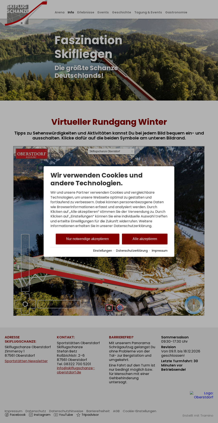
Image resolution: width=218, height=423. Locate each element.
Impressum (160, 251)
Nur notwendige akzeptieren (87, 239)
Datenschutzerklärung (132, 251)
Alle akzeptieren (145, 239)
